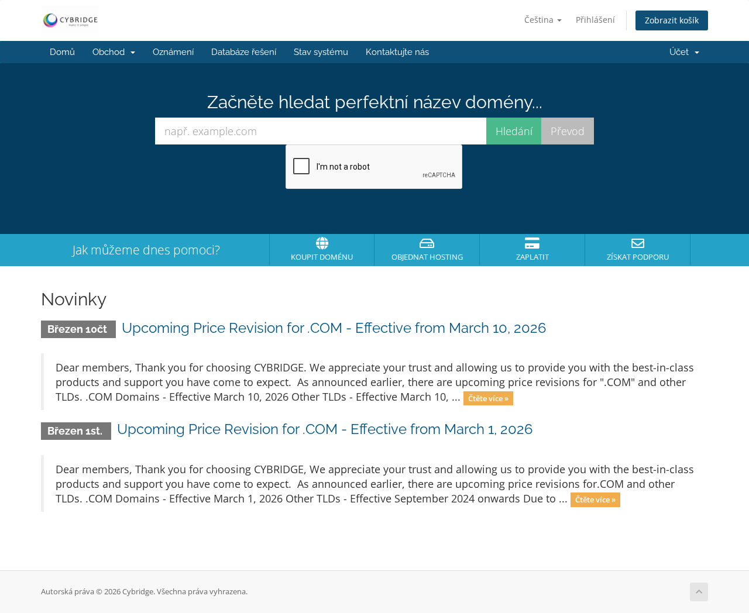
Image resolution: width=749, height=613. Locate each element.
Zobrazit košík (672, 20)
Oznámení (173, 52)
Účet (681, 52)
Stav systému (321, 52)
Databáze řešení (243, 52)
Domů (62, 52)
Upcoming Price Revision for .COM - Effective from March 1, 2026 (324, 429)
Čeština (540, 19)
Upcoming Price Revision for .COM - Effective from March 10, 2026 (334, 327)
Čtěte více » (488, 397)
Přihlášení (595, 19)
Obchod (110, 52)
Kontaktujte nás (397, 52)
